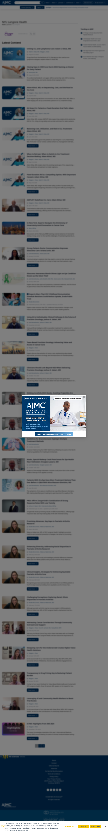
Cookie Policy (24, 830)
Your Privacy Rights (70, 826)
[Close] (105, 826)
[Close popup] (84, 397)
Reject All (83, 826)
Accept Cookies (95, 826)
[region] (54, 826)
